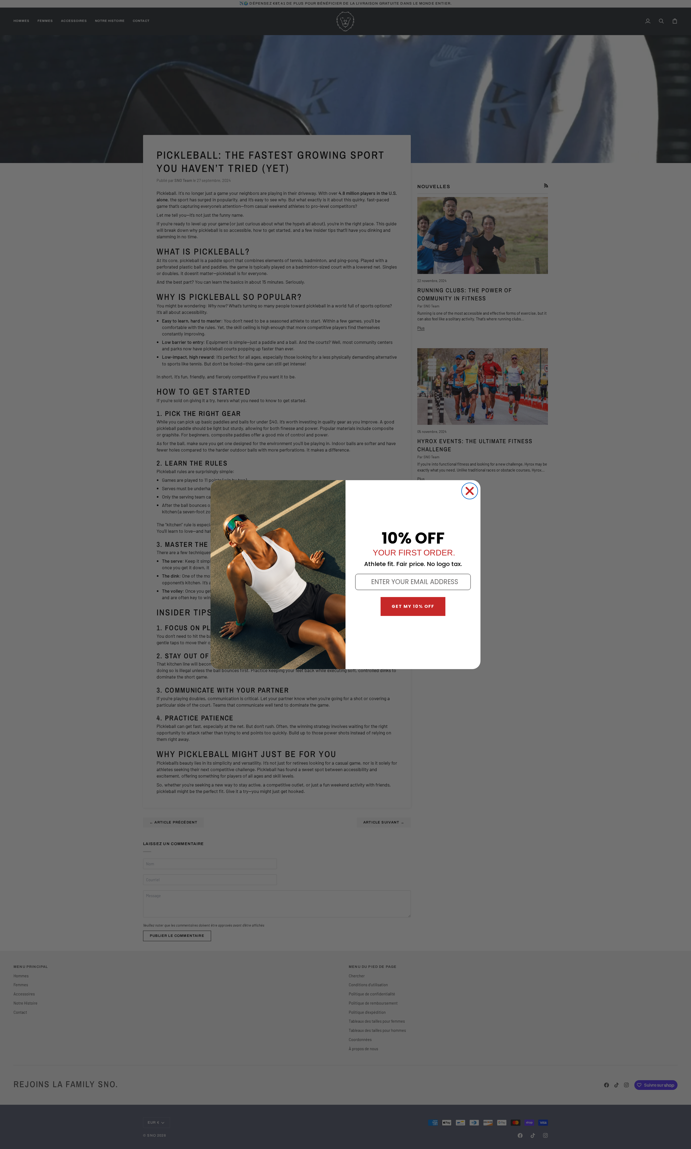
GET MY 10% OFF (413, 606)
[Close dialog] (470, 491)
